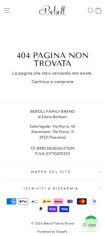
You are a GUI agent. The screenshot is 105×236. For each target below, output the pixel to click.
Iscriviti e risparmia (51, 188)
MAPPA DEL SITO (51, 172)
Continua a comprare (53, 81)
